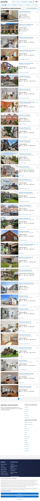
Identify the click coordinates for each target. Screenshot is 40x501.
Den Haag (26, 411)
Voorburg (26, 446)
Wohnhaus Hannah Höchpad (25, 347)
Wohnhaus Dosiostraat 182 (25, 321)
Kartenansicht (24, 1)
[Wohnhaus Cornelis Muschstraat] (9, 68)
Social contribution (4, 474)
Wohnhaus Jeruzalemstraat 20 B (26, 37)
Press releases (3, 467)
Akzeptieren (20, 493)
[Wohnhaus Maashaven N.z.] (9, 132)
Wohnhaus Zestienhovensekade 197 (27, 244)
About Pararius (4, 464)
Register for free (13, 468)
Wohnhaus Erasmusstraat (24, 334)
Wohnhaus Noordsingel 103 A (25, 270)
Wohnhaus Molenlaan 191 (24, 218)
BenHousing (21, 85)
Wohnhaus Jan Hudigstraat (25, 205)
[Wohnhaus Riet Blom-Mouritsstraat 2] (9, 55)
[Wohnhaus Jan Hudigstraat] (9, 210)
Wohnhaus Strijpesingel (24, 76)
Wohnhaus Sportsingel (24, 231)
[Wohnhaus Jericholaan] (9, 171)
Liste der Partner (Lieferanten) (6, 491)
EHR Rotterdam (22, 330)
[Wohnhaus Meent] (9, 365)
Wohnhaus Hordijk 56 (24, 309)
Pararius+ (12, 464)
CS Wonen (21, 292)
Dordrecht (26, 428)
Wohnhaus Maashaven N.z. (25, 128)
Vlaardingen (27, 444)
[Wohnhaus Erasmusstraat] (9, 339)
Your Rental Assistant (23, 369)
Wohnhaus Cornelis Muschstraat (26, 63)
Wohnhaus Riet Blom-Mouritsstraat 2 (27, 50)
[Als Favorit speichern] (37, 12)
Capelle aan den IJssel (28, 424)
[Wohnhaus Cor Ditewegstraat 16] (9, 29)
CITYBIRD (20, 356)
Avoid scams (12, 470)
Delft (25, 426)
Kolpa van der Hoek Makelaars (24, 266)
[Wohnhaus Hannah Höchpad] (9, 352)
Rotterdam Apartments (23, 136)
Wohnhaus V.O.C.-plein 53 (24, 115)
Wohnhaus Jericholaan (24, 166)
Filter (4, 4)
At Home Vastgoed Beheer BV (24, 343)
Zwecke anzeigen (19, 499)
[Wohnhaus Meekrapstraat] (9, 145)
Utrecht (26, 413)
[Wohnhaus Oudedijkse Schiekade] (9, 378)
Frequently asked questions (13, 466)
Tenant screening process (13, 473)
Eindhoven (27, 415)
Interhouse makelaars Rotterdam (25, 214)
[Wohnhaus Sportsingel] (9, 236)
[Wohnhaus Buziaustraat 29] (9, 184)
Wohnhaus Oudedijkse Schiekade (26, 373)
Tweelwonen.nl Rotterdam (24, 72)
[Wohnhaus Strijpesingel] (9, 81)
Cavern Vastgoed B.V (23, 305)
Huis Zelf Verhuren (22, 46)
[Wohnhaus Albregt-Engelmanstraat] (9, 106)
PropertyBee (21, 279)
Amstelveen (27, 417)
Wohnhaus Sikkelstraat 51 (25, 11)
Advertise (2, 465)
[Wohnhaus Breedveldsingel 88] (9, 197)
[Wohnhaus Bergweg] (9, 300)
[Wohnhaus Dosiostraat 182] (9, 326)
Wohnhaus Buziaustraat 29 (25, 179)
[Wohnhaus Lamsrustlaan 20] (9, 158)
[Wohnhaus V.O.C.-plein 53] (9, 119)
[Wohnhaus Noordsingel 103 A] (9, 274)
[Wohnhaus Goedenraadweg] (9, 391)
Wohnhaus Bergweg (23, 296)
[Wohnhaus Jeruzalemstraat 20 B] (9, 42)
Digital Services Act (4, 473)
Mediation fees (4, 469)
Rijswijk (26, 440)
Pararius (4, 2)
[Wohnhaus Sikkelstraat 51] (9, 16)
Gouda (26, 432)
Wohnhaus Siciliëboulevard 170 (26, 257)
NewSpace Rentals (22, 124)
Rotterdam (27, 409)
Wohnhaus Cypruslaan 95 (24, 89)
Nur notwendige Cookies (20, 496)
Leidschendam (27, 436)
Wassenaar (27, 448)
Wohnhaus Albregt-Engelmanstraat (27, 102)
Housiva (20, 111)
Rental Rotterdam (22, 227)
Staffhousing (21, 382)
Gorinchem (27, 430)
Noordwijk (26, 438)
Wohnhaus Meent (23, 360)
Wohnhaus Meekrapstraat (25, 140)
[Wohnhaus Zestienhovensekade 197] (9, 249)
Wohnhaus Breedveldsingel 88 (25, 192)
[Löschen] (15, 2)
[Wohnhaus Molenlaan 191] (9, 223)
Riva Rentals (21, 253)
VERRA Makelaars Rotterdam (24, 59)
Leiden (26, 434)
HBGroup (21, 20)
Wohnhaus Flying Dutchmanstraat (26, 283)
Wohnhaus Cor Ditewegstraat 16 (26, 24)
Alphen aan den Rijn (28, 422)
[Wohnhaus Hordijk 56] (9, 313)
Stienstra (20, 33)
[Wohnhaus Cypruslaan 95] (9, 94)
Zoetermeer (27, 450)
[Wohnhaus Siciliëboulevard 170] (9, 262)
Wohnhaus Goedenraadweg (25, 386)
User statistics (3, 471)
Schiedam (26, 442)
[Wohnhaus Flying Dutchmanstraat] (9, 287)
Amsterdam (27, 407)
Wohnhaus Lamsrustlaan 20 (25, 153)
